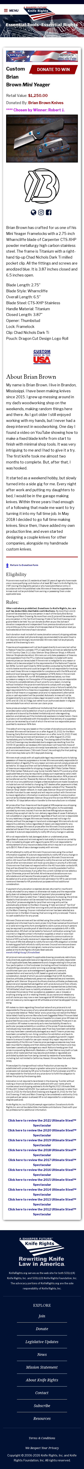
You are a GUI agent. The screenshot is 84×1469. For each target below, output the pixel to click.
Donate (42, 1328)
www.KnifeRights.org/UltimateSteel (23, 952)
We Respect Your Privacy (42, 1448)
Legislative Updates (41, 1341)
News (42, 1354)
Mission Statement (42, 1367)
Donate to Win (53, 69)
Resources (42, 1418)
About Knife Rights (42, 1379)
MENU (14, 11)
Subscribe (42, 1405)
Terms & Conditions (42, 1438)
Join (42, 1315)
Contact (42, 1392)
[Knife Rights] (42, 1251)
